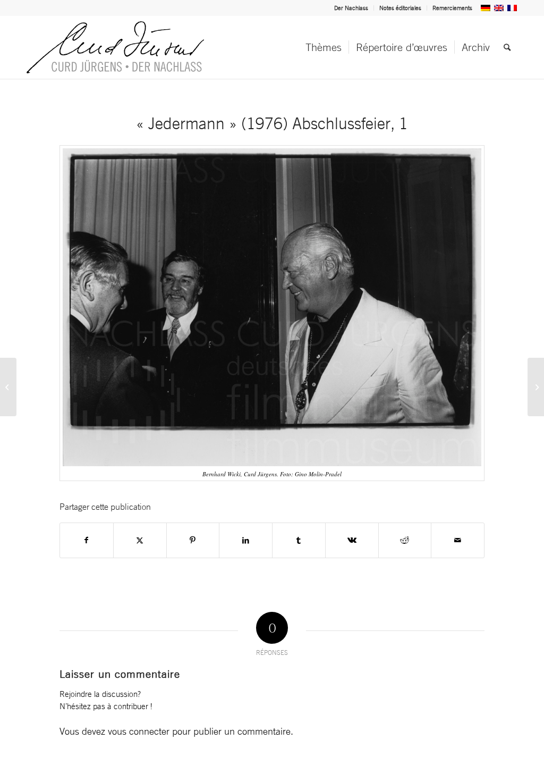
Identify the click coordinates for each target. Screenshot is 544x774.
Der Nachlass (351, 8)
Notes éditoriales (400, 8)
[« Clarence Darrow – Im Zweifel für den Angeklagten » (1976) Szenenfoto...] (8, 387)
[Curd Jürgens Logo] (115, 47)
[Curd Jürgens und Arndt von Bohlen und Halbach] (536, 387)
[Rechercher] (507, 47)
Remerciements (452, 8)
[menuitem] (351, 8)
